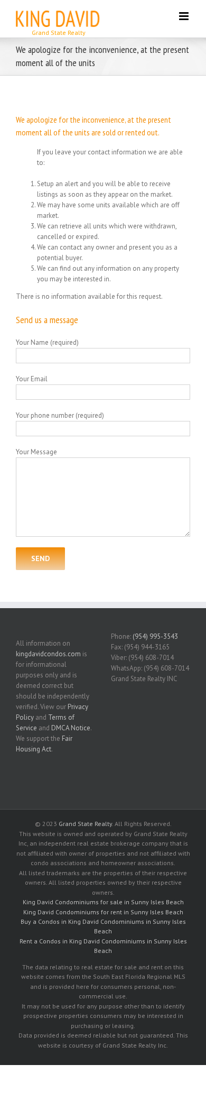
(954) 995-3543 (155, 636)
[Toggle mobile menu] (184, 16)
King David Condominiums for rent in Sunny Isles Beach (103, 912)
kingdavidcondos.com (48, 653)
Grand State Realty (85, 824)
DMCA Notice (70, 727)
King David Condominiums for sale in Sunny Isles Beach (103, 902)
